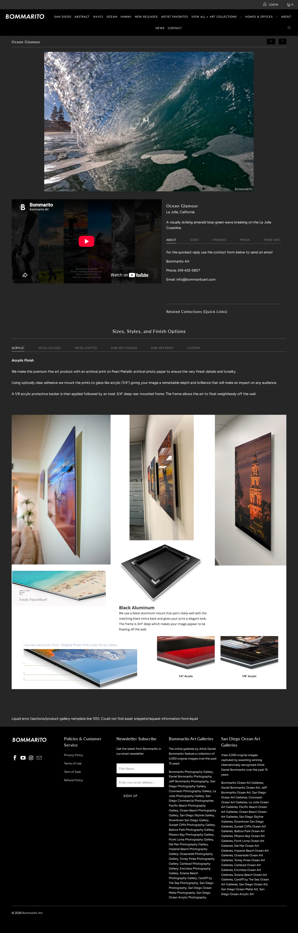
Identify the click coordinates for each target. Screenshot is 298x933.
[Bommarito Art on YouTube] (23, 758)
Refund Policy (73, 780)
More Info (272, 240)
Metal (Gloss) (49, 348)
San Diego (62, 17)
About (286, 17)
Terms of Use (72, 763)
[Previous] (271, 41)
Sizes (194, 240)
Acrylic (18, 348)
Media (245, 240)
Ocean (112, 17)
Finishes (219, 240)
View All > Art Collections (214, 17)
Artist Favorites (174, 17)
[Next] (283, 41)
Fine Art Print (162, 348)
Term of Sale (72, 772)
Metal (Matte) (86, 348)
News (160, 28)
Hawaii (126, 17)
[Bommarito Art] (26, 16)
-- (241, 17)
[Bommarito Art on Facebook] (15, 758)
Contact (175, 28)
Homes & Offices (259, 17)
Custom (193, 348)
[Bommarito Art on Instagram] (31, 758)
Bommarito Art (32, 913)
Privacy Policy (73, 755)
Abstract (82, 17)
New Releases (146, 17)
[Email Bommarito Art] (39, 758)
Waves (98, 17)
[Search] (289, 28)
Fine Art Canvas (124, 348)
